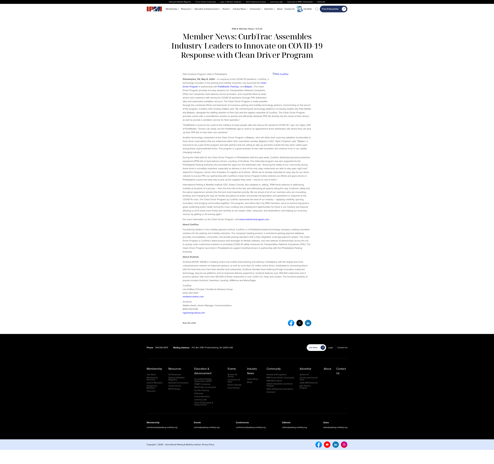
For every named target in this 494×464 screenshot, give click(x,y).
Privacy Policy (208, 444)
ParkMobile (223, 86)
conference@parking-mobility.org (251, 427)
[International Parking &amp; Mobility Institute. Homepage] (155, 9)
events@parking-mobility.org (206, 427)
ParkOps (234, 86)
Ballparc (249, 86)
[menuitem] (172, 9)
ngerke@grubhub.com (194, 312)
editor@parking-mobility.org (294, 427)
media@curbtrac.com (193, 296)
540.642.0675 (161, 347)
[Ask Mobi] (300, 9)
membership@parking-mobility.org (162, 427)
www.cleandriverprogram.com (254, 219)
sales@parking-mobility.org (335, 427)
